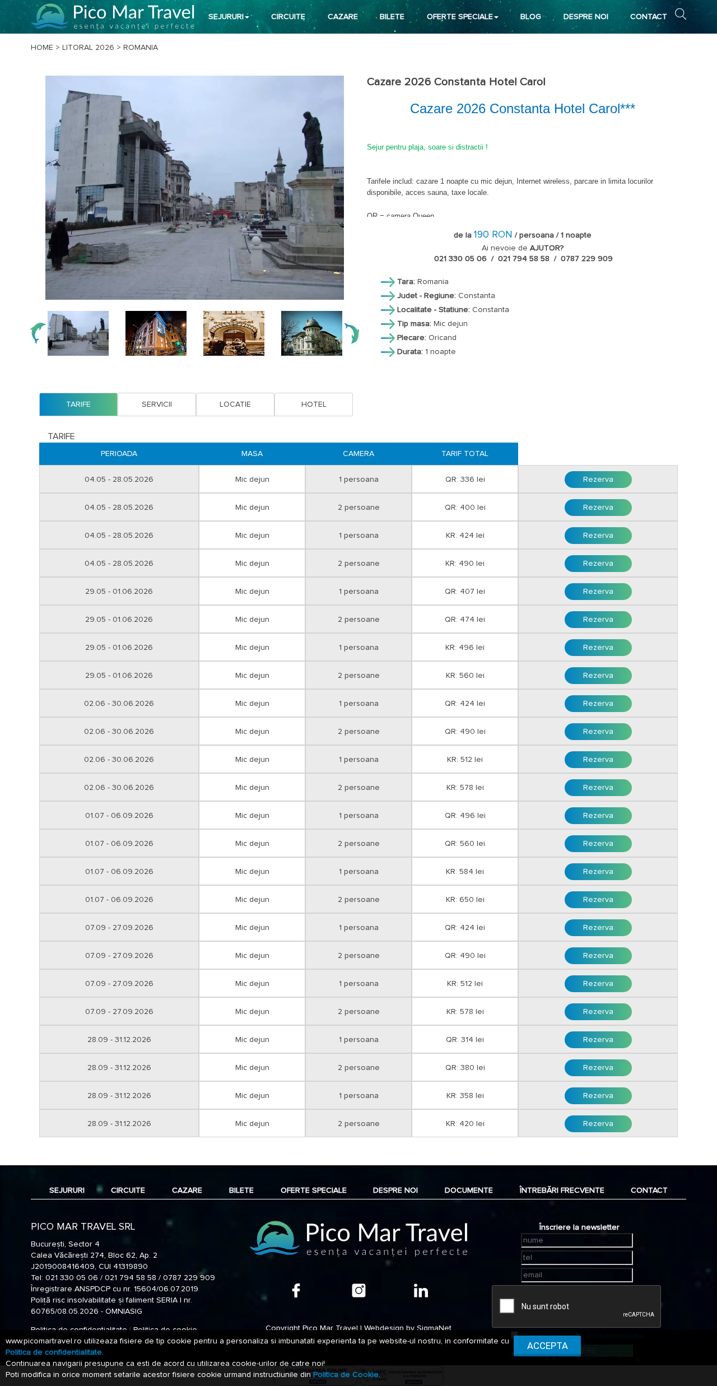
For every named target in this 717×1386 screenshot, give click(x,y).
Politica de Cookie (346, 1375)
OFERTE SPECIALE (460, 17)
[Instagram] (358, 1290)
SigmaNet (434, 1328)
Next (351, 333)
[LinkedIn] (421, 1290)
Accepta (547, 1345)
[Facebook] (296, 1290)
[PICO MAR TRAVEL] (113, 16)
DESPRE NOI (586, 17)
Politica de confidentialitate (54, 1352)
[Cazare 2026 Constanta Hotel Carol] (194, 188)
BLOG (530, 17)
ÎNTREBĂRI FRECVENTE (562, 1190)
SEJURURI (226, 17)
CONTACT (648, 17)
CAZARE (343, 17)
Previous (38, 333)
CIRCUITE (288, 17)
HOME (42, 48)
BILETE (392, 17)
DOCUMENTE (469, 1190)
